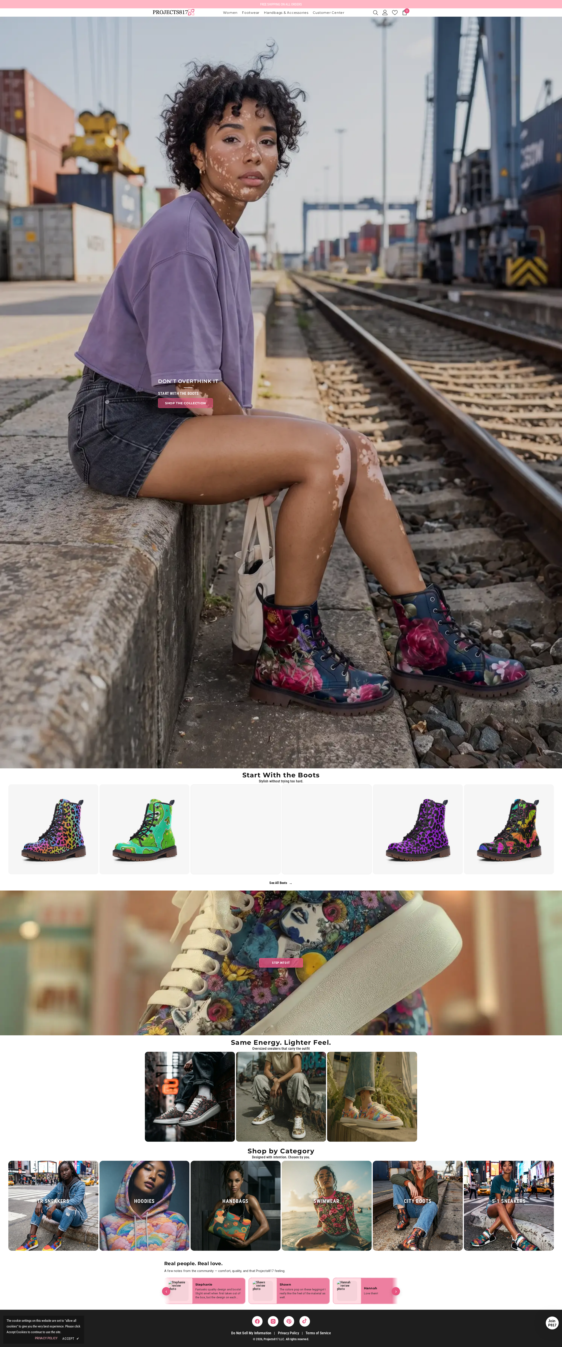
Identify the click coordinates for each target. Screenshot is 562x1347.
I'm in (281, 700)
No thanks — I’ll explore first (281, 714)
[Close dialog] (308, 627)
